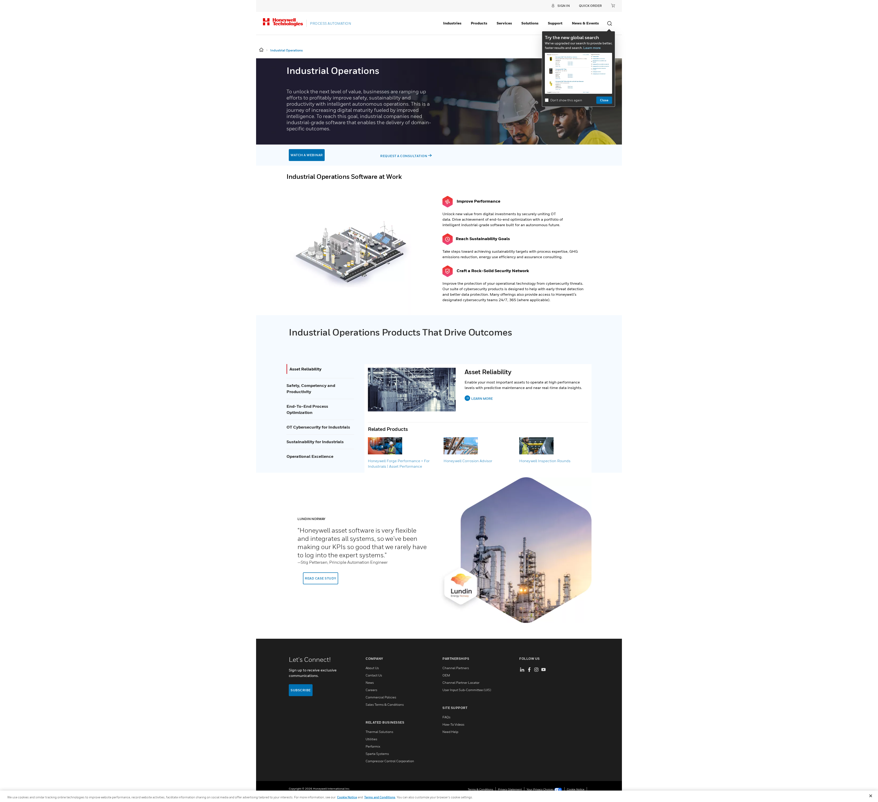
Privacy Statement (510, 789)
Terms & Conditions (480, 789)
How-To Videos (453, 724)
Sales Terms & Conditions (385, 704)
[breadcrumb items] (261, 50)
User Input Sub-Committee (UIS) (466, 690)
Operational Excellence (309, 456)
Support (555, 23)
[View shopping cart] (613, 5)
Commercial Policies (381, 697)
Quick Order (590, 6)
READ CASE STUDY (320, 578)
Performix (373, 746)
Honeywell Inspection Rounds (544, 461)
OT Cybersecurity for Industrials (318, 427)
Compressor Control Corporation (390, 761)
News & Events (585, 23)
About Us (372, 668)
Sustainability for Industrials (315, 441)
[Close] (871, 796)
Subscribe (301, 690)
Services (504, 23)
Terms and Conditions (379, 797)
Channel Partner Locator (460, 682)
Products (479, 23)
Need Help (450, 732)
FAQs (446, 717)
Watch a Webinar (307, 155)
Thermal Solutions (379, 732)
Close (604, 100)
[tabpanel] (439, 550)
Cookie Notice (575, 789)
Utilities (371, 739)
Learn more (592, 48)
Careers (371, 690)
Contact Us (374, 675)
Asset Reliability (305, 369)
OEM (446, 675)
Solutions (529, 23)
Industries (452, 23)
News (370, 682)
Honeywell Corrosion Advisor (468, 461)
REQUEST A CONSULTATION (403, 156)
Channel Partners (455, 668)
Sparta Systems (377, 754)
